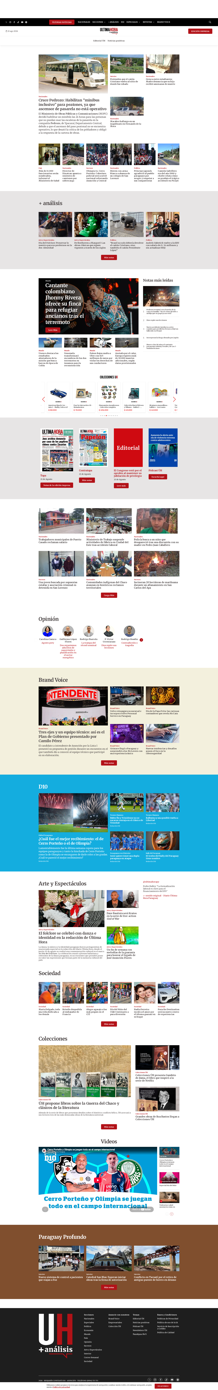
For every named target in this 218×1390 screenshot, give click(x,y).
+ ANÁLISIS (113, 22)
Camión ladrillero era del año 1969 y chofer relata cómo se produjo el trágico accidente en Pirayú (168, 176)
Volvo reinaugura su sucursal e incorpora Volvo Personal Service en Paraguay (125, 713)
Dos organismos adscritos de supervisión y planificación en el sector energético (68, 651)
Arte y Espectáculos (46, 240)
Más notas (87, 480)
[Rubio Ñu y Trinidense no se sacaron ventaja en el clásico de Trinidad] (127, 802)
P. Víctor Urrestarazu (109, 640)
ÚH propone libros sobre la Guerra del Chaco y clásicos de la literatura (79, 1105)
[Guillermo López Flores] (68, 631)
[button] (174, 399)
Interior (113, 76)
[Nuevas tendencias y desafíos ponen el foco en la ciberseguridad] (162, 733)
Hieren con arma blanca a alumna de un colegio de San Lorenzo (120, 175)
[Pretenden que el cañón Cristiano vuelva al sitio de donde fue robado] (127, 63)
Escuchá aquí (158, 477)
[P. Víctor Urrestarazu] (109, 631)
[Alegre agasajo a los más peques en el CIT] (97, 993)
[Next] (141, 640)
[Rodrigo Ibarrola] (88, 631)
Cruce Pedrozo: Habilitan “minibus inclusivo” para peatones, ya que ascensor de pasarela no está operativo (72, 104)
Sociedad (42, 1007)
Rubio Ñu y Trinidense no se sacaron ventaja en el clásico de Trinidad (126, 820)
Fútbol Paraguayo (46, 835)
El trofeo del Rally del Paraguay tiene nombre (162, 857)
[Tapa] (57, 458)
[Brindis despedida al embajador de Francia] (73, 993)
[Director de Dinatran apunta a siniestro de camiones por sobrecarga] (73, 154)
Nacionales (43, 97)
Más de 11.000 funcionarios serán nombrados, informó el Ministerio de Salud (49, 176)
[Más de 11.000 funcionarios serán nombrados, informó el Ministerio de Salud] (49, 154)
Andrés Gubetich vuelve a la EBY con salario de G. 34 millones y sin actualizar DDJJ (162, 245)
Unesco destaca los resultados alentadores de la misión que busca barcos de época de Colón (48, 359)
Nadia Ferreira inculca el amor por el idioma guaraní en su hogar (144, 1013)
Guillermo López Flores (68, 640)
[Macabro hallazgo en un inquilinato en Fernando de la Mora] (127, 106)
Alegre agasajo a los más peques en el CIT (96, 1012)
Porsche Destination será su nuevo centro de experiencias (168, 1012)
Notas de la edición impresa (56, 485)
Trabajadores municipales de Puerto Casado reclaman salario (60, 541)
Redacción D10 (44, 861)
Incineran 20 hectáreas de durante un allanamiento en (156, 585)
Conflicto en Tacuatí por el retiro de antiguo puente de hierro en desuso (155, 1278)
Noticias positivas (116, 41)
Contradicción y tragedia (129, 644)
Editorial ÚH (99, 41)
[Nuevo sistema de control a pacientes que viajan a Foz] (61, 1258)
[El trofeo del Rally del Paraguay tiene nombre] (162, 840)
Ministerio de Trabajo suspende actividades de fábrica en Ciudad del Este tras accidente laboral (107, 542)
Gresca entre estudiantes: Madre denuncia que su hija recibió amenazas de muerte (160, 81)
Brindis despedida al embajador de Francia (72, 1012)
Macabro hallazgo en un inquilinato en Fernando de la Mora (125, 124)
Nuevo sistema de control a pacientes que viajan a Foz (61, 1278)
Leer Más (52, 330)
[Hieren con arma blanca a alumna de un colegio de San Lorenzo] (121, 154)
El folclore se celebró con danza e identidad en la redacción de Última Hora (70, 937)
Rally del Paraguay (153, 853)
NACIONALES (84, 22)
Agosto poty (48, 643)
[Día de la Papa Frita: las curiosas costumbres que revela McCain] (162, 695)
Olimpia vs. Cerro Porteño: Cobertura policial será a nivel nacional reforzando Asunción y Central (97, 176)
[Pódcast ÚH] (163, 454)
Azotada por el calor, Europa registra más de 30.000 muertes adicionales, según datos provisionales (125, 358)
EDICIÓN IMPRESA (200, 31)
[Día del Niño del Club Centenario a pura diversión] (121, 993)
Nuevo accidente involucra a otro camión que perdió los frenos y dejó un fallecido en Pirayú (162, 329)
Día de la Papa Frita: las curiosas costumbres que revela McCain (162, 712)
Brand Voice (43, 729)
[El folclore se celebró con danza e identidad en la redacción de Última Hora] (71, 908)
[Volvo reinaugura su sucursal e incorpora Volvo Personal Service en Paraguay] (127, 695)
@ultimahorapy (151, 881)
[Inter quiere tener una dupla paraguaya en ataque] (127, 840)
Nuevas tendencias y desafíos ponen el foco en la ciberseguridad (161, 751)
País (40, 168)
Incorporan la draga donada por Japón (162, 338)
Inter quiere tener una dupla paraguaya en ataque (124, 857)
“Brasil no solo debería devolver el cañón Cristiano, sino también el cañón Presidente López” (127, 247)
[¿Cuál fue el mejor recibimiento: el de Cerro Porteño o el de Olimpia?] (73, 812)
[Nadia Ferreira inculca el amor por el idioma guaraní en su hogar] (145, 993)
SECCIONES (97, 22)
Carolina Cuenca (47, 639)
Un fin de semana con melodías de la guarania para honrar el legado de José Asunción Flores (121, 953)
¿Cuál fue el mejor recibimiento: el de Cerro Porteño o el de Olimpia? (71, 841)
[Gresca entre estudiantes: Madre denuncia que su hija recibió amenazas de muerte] (162, 63)
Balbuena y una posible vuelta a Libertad (162, 819)
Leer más (121, 486)
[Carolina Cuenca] (47, 631)
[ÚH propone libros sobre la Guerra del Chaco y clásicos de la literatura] (85, 1071)
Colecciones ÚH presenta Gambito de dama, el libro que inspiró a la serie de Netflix (155, 1078)
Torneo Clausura (116, 815)
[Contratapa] (93, 455)
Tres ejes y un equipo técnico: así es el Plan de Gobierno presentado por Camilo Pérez (71, 736)
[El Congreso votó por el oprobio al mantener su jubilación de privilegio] (128, 458)
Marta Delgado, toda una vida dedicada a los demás (49, 1012)
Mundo (48, 281)
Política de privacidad (61, 1387)
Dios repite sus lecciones (156, 320)
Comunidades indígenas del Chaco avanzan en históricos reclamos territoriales (106, 585)
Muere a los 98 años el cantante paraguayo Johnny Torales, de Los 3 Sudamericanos (161, 346)
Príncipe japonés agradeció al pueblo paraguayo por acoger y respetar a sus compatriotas (144, 176)
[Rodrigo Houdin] (129, 631)
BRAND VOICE (163, 22)
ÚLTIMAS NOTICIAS (62, 22)
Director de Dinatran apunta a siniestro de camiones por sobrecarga (71, 176)
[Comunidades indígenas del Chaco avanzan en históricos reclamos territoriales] (109, 563)
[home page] (56, 1336)
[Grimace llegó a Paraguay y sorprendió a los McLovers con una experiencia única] (127, 733)
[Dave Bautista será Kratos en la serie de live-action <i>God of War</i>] (123, 899)
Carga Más (109, 595)
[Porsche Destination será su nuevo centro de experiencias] (168, 993)
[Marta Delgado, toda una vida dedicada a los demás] (49, 993)
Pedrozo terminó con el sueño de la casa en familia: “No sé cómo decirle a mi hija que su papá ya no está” (161, 311)
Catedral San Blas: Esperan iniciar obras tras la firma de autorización (106, 1278)
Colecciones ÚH (45, 1100)
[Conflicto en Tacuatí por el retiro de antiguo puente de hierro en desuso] (156, 1258)
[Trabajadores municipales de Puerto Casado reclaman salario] (61, 521)
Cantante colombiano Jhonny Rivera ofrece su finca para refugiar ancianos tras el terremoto (64, 303)
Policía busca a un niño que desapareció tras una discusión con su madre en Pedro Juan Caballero (156, 542)
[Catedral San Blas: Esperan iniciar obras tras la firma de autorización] (109, 1258)
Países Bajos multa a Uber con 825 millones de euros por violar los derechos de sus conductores (101, 358)
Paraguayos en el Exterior (120, 853)
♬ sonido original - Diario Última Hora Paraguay (160, 896)
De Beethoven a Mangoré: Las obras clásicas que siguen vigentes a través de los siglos (90, 245)
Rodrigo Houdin (129, 639)
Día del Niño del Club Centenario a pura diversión (119, 1012)
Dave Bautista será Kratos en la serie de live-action (122, 916)
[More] (104, 22)
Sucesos (89, 168)
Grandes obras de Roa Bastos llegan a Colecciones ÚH (157, 1118)
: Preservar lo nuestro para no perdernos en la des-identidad (55, 245)
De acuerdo (163, 1386)
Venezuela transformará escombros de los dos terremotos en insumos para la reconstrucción (75, 359)
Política (137, 168)
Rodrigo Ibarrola (88, 639)
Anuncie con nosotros (118, 1315)
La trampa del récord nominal (88, 644)
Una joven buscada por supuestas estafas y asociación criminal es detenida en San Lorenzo (58, 585)
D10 (122, 22)
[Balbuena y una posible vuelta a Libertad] (162, 802)
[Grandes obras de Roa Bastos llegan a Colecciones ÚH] (157, 1099)
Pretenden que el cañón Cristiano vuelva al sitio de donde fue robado (124, 81)
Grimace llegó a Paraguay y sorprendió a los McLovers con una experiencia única (126, 751)
